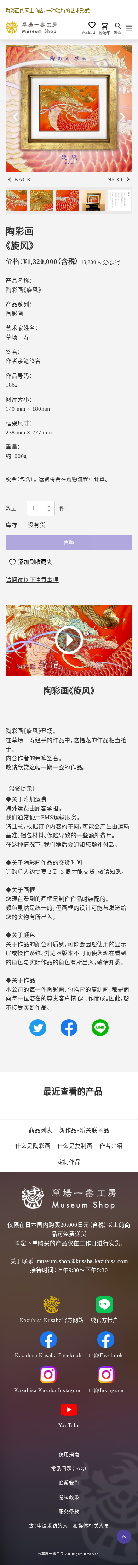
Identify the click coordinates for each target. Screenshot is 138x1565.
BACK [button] (22, 180)
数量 (11, 508)
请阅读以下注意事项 (32, 580)
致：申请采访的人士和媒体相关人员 (69, 1526)
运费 (44, 479)
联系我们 (69, 1483)
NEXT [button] (115, 180)
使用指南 (69, 1454)
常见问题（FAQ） (69, 1468)
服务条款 (69, 1511)
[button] (122, 116)
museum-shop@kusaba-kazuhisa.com (82, 1261)
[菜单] (128, 27)
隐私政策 (69, 1497)
